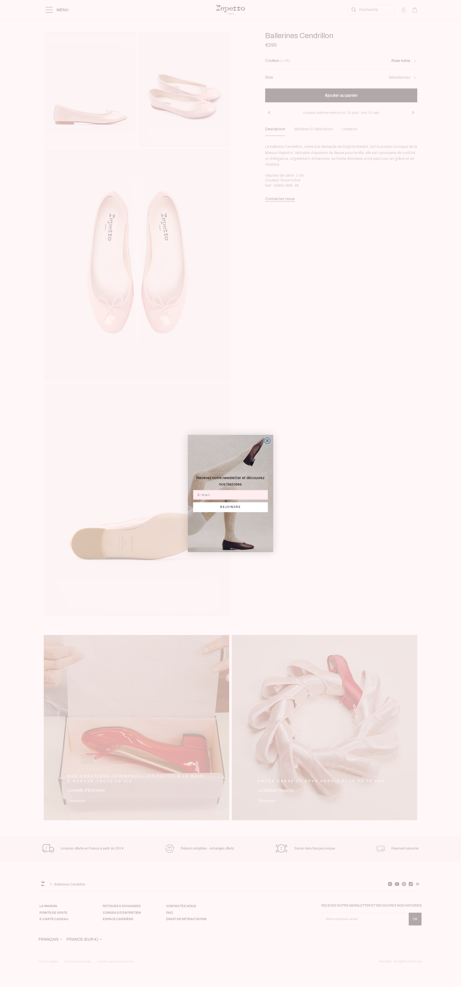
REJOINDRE (230, 506)
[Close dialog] (267, 441)
